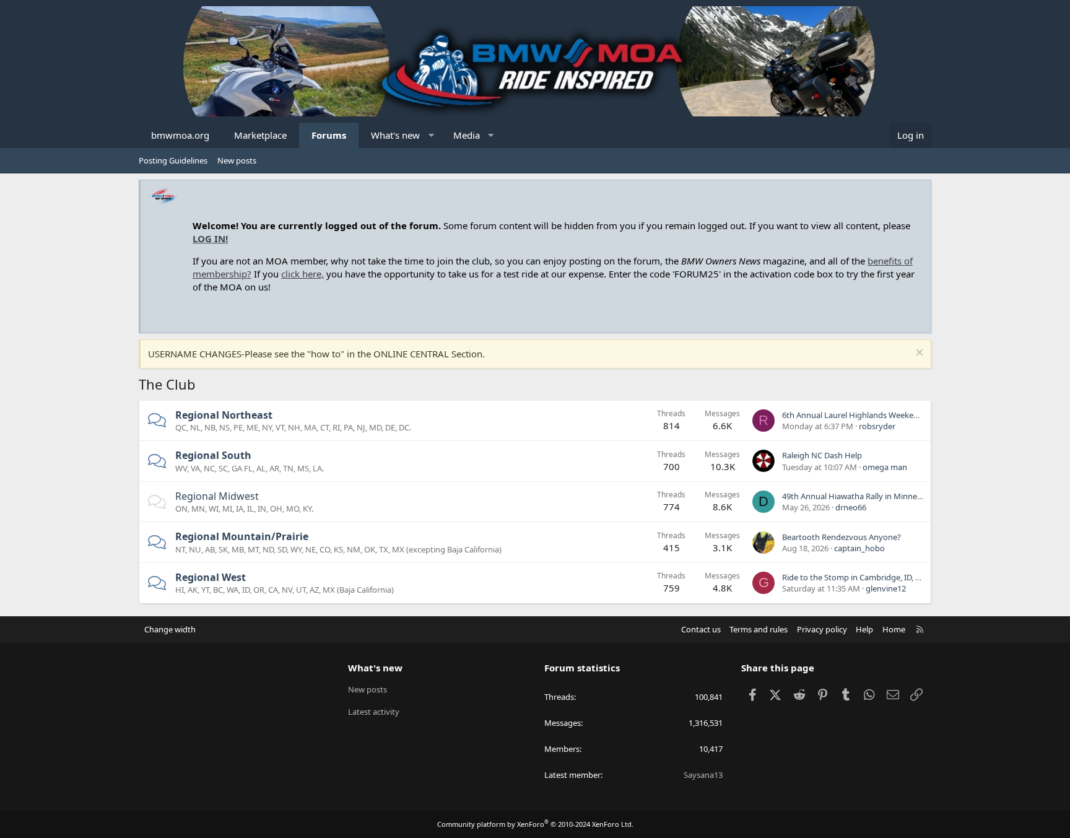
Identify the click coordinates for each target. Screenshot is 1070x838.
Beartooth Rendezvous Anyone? (841, 537)
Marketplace (260, 135)
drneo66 (850, 507)
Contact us (701, 629)
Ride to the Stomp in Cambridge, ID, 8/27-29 (862, 577)
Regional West (210, 577)
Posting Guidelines (173, 160)
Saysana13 (703, 774)
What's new (395, 135)
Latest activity (373, 711)
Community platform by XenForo (535, 824)
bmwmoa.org (180, 135)
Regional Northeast (223, 415)
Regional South (213, 455)
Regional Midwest (217, 496)
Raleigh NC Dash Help (822, 455)
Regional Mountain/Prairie (241, 536)
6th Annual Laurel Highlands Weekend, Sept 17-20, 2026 (884, 415)
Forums (328, 135)
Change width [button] (170, 629)
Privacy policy (822, 629)
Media (466, 135)
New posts (236, 160)
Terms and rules (758, 629)
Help (864, 629)
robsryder (877, 426)
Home (893, 629)
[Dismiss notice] (918, 353)
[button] (431, 135)
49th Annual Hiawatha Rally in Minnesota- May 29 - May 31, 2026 (900, 496)
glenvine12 (886, 588)
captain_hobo (859, 548)
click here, (302, 274)
